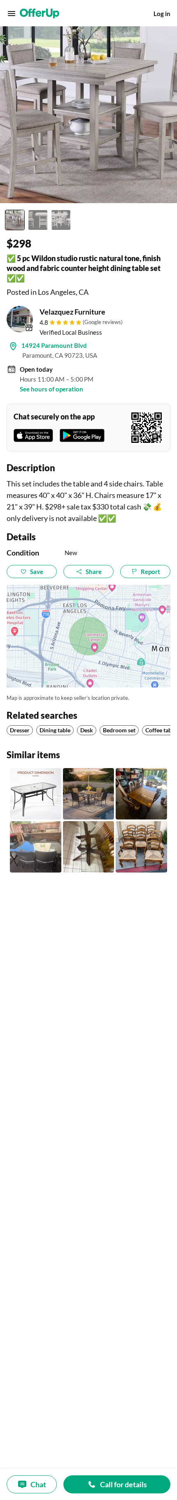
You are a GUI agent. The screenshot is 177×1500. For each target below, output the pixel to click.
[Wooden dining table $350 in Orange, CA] (141, 793)
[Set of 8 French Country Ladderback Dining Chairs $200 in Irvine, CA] (141, 847)
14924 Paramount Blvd (54, 345)
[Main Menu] (11, 14)
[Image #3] (61, 220)
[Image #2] (38, 220)
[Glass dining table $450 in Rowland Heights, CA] (88, 847)
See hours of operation (51, 389)
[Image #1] (15, 220)
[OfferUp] (39, 14)
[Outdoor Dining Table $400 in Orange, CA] (35, 847)
